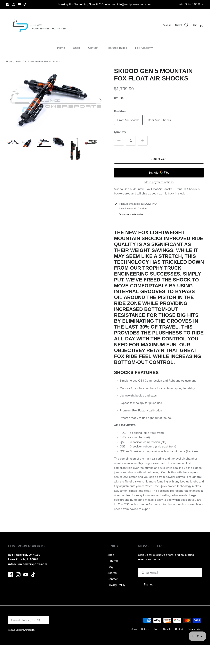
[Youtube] (19, 4)
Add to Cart (159, 158)
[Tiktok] (24, 4)
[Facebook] (7, 4)
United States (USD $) (189, 4)
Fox (121, 97)
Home (61, 47)
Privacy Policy (116, 584)
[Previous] (10, 100)
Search (112, 572)
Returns (112, 560)
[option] (55, 100)
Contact (93, 47)
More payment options (158, 182)
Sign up (148, 584)
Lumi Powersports (25, 630)
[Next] (100, 100)
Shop (76, 47)
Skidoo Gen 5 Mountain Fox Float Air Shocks (37, 61)
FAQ (110, 566)
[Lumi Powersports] (38, 25)
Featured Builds (116, 47)
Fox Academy (144, 47)
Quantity (120, 131)
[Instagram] (13, 4)
